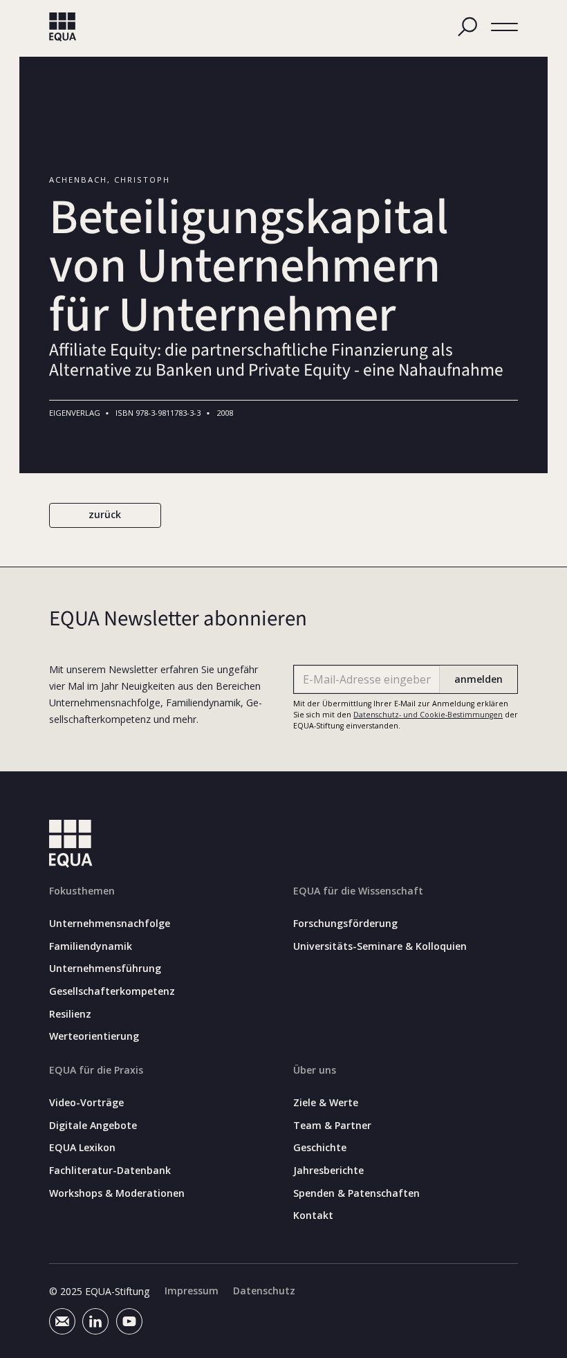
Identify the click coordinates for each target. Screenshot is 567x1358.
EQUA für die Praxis (96, 1069)
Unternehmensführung (105, 968)
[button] (505, 27)
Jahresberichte (328, 1170)
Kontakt (313, 1215)
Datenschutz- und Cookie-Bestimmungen (428, 714)
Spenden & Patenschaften (356, 1193)
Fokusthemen (82, 890)
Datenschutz (264, 1291)
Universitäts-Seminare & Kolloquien (380, 946)
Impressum (192, 1291)
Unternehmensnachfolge (109, 923)
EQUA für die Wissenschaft (358, 890)
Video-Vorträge (86, 1103)
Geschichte (319, 1147)
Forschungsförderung (345, 923)
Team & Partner (332, 1125)
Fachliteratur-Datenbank (110, 1170)
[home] (63, 27)
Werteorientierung (94, 1036)
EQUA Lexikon (82, 1147)
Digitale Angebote (93, 1125)
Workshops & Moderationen (117, 1193)
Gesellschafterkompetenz (112, 991)
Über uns (314, 1069)
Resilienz (70, 1014)
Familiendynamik (90, 946)
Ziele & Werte (325, 1103)
